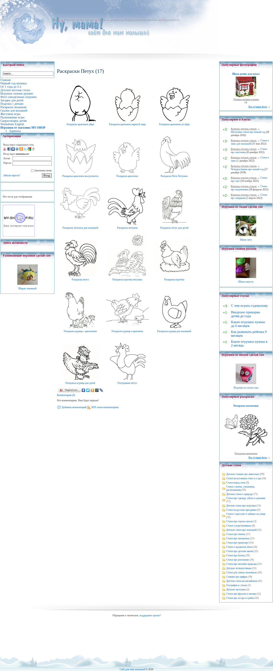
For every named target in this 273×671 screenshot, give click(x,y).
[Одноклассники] (92, 390)
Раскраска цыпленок (127, 176)
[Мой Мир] (97, 390)
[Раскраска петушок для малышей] (80, 223)
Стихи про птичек (235, 534)
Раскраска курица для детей (80, 382)
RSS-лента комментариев (105, 407)
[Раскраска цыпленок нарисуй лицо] (127, 120)
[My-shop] (19, 235)
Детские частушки (236, 589)
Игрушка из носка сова (246, 387)
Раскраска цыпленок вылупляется (80, 176)
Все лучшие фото (257, 106)
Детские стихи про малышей (241, 529)
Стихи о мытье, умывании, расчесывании (240, 488)
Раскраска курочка (174, 279)
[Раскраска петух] (80, 275)
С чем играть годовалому (249, 305)
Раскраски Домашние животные (141, 20)
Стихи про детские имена (239, 551)
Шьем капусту (246, 281)
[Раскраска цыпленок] (127, 172)
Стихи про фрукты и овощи (241, 593)
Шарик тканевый (27, 288)
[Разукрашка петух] (127, 378)
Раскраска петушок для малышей (80, 227)
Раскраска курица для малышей (174, 331)
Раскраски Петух (171, 20)
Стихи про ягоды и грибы (240, 597)
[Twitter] (88, 390)
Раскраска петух (80, 279)
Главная (56, 20)
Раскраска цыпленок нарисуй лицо (127, 124)
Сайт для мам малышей (132, 669)
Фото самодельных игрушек (79, 20)
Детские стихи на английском (241, 580)
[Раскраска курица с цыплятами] (80, 327)
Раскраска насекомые (246, 405)
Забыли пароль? (11, 175)
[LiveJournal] (101, 390)
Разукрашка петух (127, 382)
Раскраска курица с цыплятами (80, 331)
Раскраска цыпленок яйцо (80, 124)
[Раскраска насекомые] (246, 450)
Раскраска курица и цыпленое (127, 331)
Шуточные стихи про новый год (248, 131)
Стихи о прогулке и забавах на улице (245, 513)
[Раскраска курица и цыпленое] (127, 327)
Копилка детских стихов (244, 128)
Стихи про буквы (235, 555)
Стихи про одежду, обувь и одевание (245, 498)
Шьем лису (246, 239)
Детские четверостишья (238, 568)
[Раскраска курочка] (174, 275)
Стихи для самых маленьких (241, 572)
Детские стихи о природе (239, 494)
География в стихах (236, 585)
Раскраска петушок (127, 227)
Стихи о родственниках (238, 525)
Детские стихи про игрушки (241, 505)
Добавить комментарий (74, 407)
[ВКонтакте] (83, 390)
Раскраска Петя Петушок (174, 176)
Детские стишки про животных (242, 474)
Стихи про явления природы (241, 563)
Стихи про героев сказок (239, 521)
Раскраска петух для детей (174, 227)
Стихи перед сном (235, 482)
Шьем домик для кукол (246, 73)
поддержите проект (149, 615)
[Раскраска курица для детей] (80, 378)
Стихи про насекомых (238, 538)
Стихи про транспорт (237, 542)
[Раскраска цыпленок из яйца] (174, 120)
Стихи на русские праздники (241, 509)
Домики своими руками (246, 99)
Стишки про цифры (236, 576)
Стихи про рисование (237, 559)
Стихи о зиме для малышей (250, 142)
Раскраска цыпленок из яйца (174, 124)
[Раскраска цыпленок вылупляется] (80, 172)
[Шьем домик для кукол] (246, 96)
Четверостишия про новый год (247, 169)
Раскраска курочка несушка (127, 279)
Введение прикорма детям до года (245, 314)
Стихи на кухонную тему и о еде (243, 478)
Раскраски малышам (109, 20)
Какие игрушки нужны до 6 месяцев (248, 324)
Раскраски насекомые (246, 453)
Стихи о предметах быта (239, 546)
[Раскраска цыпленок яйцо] (80, 120)
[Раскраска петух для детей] (174, 223)
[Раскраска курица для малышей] (174, 327)
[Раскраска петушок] (127, 223)
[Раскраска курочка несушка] (127, 275)
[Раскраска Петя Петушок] (174, 172)
